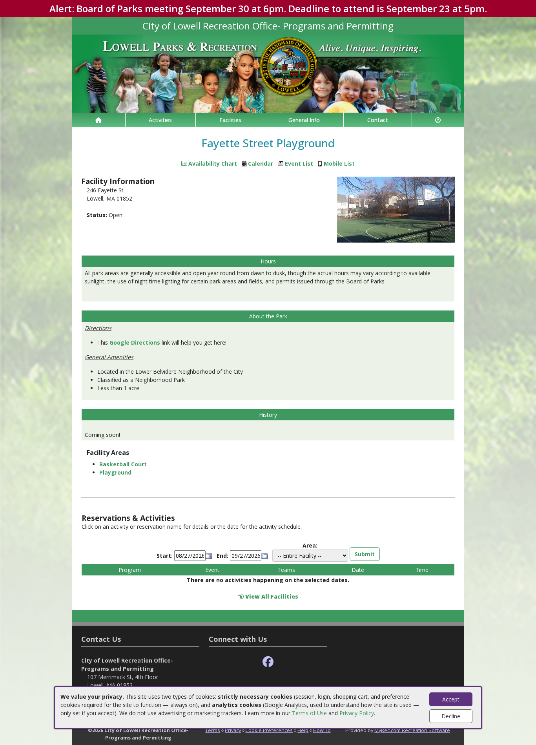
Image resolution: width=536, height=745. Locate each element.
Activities (160, 120)
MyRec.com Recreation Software (412, 730)
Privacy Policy (356, 713)
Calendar (260, 163)
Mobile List (339, 163)
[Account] (438, 120)
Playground (115, 472)
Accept (450, 699)
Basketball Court (123, 464)
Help (302, 730)
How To (322, 730)
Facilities (230, 120)
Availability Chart (212, 163)
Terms (212, 730)
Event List (299, 163)
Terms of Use (309, 713)
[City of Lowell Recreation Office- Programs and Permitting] (268, 73)
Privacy (233, 730)
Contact (377, 120)
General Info (304, 120)
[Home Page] (98, 120)
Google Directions (134, 342)
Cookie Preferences (269, 730)
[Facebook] (268, 662)
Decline (450, 716)
